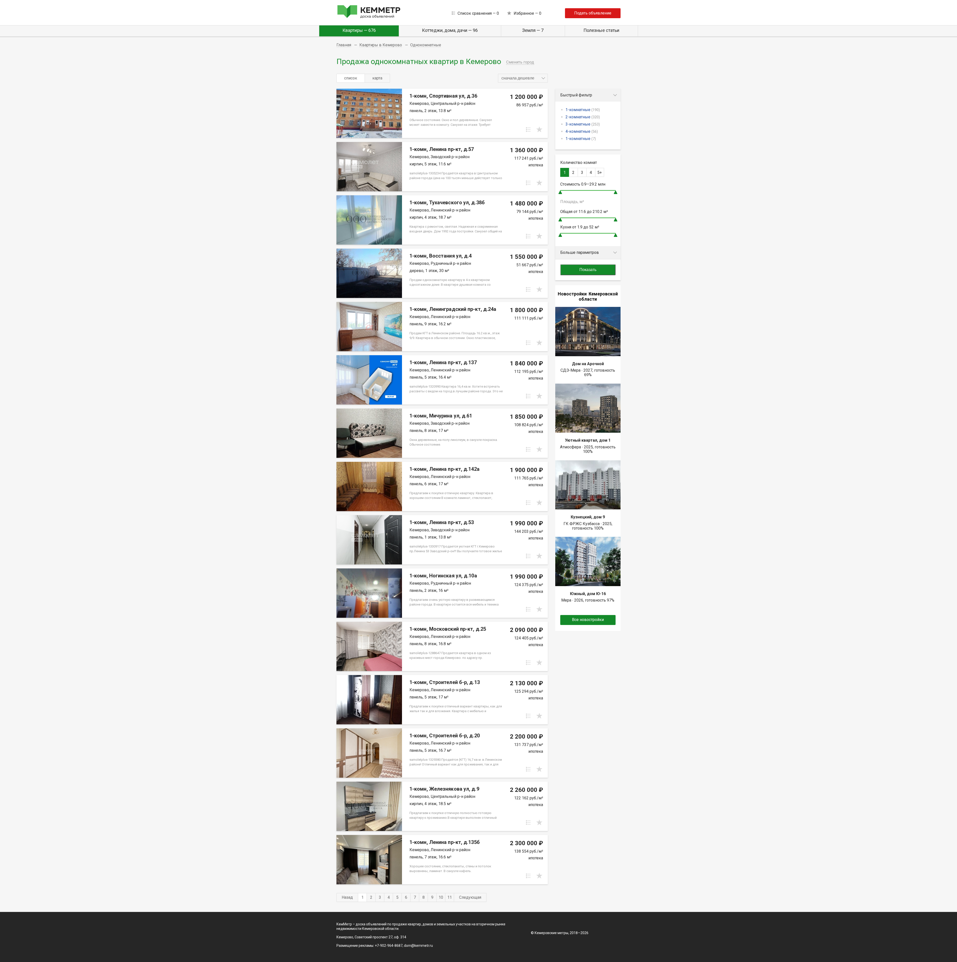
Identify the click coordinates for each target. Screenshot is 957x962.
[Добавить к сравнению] (528, 129)
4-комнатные (581, 131)
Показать (587, 270)
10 (441, 897)
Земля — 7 (533, 30)
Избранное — (527, 13)
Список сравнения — (478, 13)
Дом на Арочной (588, 363)
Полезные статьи (601, 30)
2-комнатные (582, 117)
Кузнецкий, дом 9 (588, 517)
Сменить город (520, 62)
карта (377, 78)
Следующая (470, 897)
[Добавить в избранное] (539, 129)
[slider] (560, 192)
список (350, 78)
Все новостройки (588, 619)
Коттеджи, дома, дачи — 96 (450, 30)
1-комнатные (582, 109)
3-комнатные (582, 124)
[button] (523, 78)
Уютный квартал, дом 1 (588, 440)
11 (449, 897)
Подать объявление (592, 13)
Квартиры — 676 (359, 30)
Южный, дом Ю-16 (588, 593)
